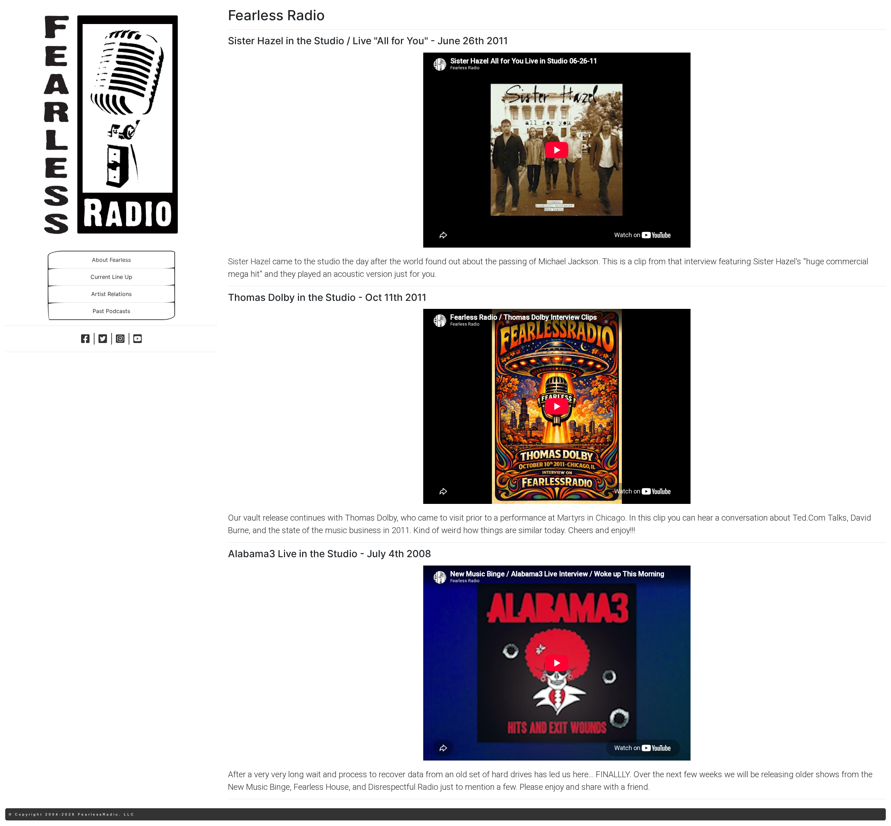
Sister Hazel (249, 261)
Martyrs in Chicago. (592, 518)
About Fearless (111, 259)
